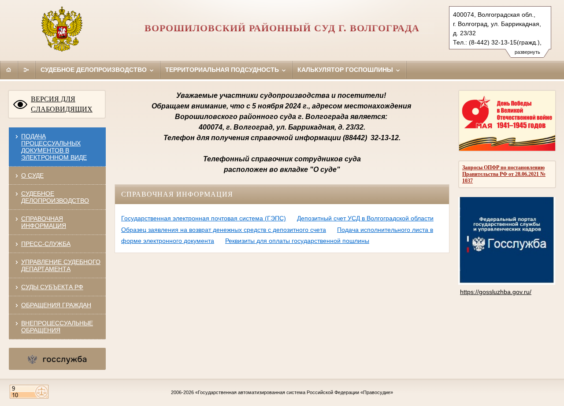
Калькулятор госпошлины (346, 69)
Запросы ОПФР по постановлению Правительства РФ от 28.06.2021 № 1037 (503, 174)
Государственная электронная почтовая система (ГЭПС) (203, 218)
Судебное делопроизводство (94, 69)
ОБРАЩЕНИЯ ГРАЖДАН (56, 305)
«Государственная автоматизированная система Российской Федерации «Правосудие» (294, 392)
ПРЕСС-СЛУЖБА (45, 243)
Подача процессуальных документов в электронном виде (54, 147)
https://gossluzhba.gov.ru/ (495, 291)
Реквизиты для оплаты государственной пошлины (297, 240)
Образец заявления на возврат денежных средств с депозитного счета (223, 229)
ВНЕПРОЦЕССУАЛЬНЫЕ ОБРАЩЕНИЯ (57, 327)
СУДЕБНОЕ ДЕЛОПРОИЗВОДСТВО (55, 197)
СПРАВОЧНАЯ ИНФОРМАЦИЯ (43, 222)
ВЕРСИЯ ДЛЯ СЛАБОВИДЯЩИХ (62, 104)
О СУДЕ (32, 175)
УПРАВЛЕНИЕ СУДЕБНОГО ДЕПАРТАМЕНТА (60, 265)
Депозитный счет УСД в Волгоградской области (365, 218)
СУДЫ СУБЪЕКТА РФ (52, 287)
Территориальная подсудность (223, 69)
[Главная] (9, 69)
